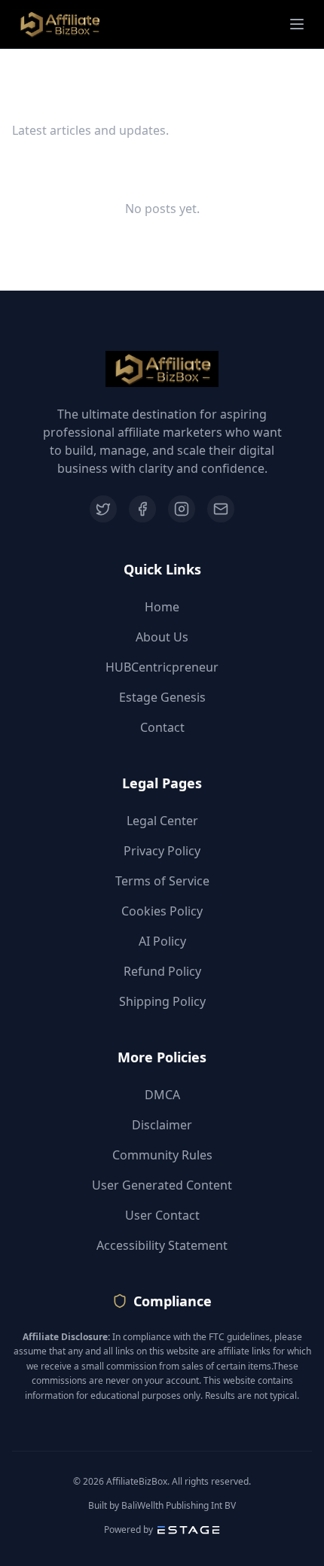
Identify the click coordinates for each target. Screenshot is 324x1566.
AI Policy (162, 941)
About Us (162, 637)
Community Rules (162, 1155)
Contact (162, 727)
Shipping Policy (162, 1001)
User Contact (162, 1215)
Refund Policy (162, 971)
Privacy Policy (162, 850)
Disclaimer (162, 1125)
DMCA (162, 1094)
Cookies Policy (162, 911)
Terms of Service (162, 881)
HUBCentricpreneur (162, 667)
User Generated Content (162, 1185)
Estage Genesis (162, 697)
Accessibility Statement (162, 1245)
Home (162, 607)
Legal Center (162, 820)
